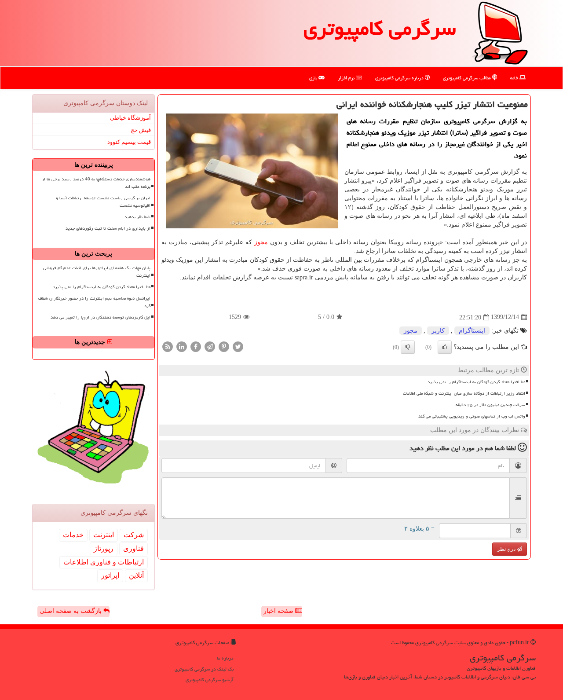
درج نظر (507, 549)
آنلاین (136, 575)
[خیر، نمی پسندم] (408, 347)
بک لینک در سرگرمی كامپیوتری (204, 669)
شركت (134, 535)
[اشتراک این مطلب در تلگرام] (210, 346)
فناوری (133, 548)
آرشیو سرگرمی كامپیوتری (210, 679)
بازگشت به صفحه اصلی (71, 611)
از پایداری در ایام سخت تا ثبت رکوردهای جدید (108, 228)
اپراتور (110, 575)
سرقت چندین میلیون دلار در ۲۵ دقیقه (490, 404)
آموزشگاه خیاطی (130, 117)
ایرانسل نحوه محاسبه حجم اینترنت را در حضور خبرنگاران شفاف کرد (94, 302)
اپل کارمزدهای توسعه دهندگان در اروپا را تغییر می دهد (100, 317)
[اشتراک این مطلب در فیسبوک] (196, 346)
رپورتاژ (103, 548)
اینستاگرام (472, 330)
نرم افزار (347, 77)
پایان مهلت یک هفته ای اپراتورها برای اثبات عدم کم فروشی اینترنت (96, 272)
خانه (514, 77)
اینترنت (103, 535)
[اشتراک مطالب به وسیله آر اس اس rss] (167, 346)
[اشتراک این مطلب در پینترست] (224, 346)
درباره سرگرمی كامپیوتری (400, 77)
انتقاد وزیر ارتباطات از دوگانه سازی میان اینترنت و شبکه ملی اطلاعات (464, 393)
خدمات (73, 535)
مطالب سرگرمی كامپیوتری (467, 77)
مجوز (261, 242)
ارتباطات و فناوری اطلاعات (103, 562)
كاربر (438, 330)
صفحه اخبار (279, 611)
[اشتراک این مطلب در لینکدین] (181, 346)
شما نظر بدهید (137, 217)
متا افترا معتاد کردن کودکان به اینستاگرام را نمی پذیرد (476, 381)
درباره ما (225, 658)
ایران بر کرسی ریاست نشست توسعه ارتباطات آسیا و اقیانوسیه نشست (103, 202)
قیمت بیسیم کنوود (129, 142)
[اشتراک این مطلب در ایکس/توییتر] (238, 346)
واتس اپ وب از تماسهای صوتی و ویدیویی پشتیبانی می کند (471, 416)
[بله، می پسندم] (445, 347)
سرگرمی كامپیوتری (379, 28)
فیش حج (141, 130)
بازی (313, 77)
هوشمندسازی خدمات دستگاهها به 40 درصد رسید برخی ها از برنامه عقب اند (96, 183)
